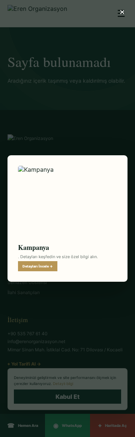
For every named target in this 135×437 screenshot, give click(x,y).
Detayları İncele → (37, 266)
